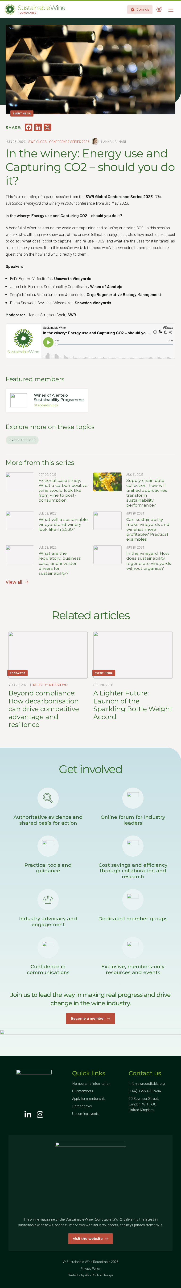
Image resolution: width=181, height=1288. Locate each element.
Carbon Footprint (22, 440)
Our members (82, 1091)
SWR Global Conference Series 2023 (58, 142)
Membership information (91, 1083)
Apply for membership (89, 1098)
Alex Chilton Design (99, 1275)
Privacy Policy (90, 1268)
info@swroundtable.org (147, 1083)
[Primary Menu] (171, 9)
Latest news (82, 1106)
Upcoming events (85, 1113)
